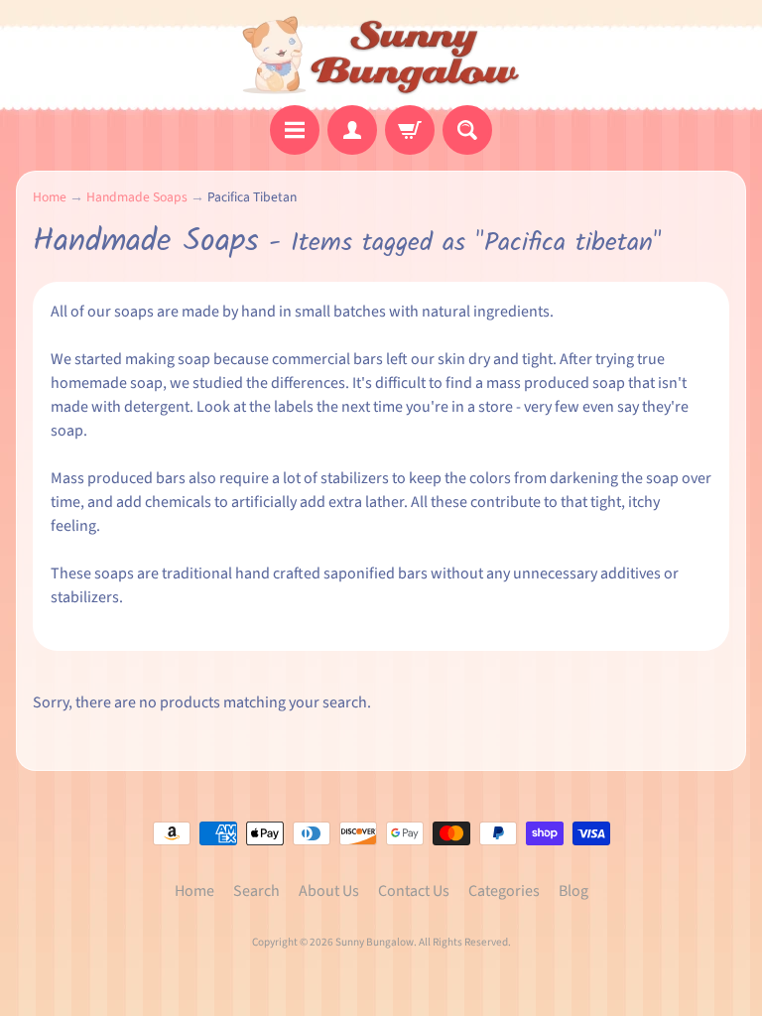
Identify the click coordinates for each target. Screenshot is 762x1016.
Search (256, 891)
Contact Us (413, 891)
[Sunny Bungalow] (381, 55)
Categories (504, 891)
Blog (573, 891)
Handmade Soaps (137, 197)
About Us (329, 891)
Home (49, 197)
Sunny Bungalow (374, 942)
